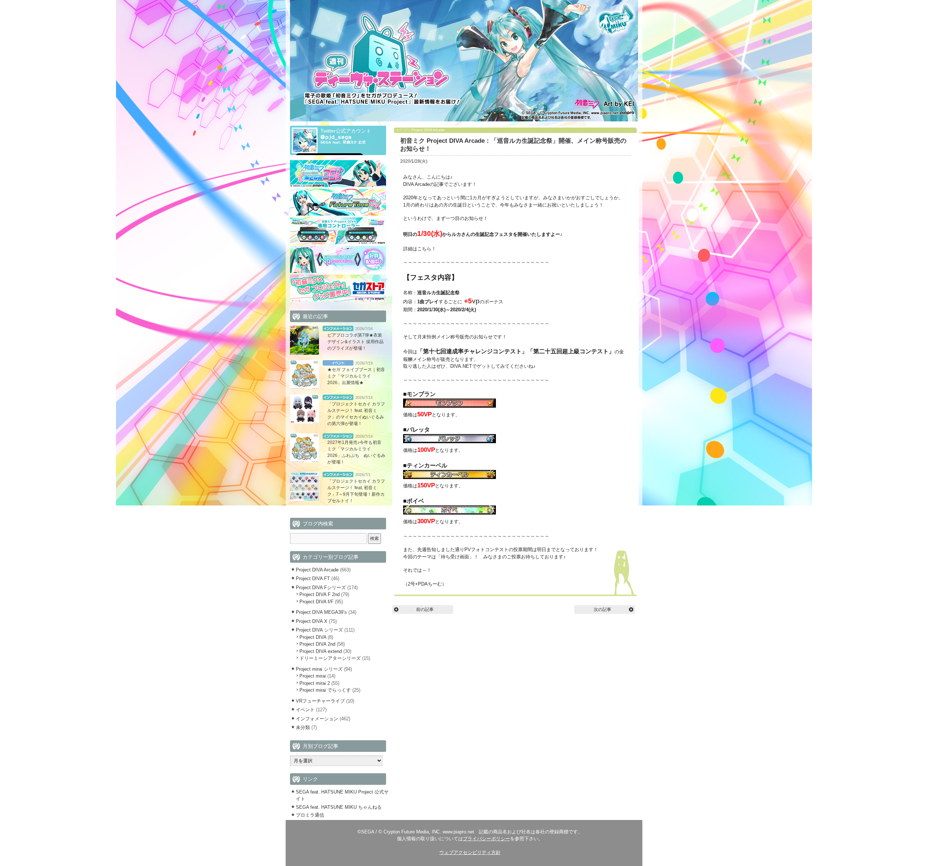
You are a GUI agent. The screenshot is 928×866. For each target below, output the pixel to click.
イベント (338, 363)
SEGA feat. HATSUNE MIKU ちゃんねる (339, 807)
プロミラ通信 (310, 815)
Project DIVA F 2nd (319, 594)
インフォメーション (338, 328)
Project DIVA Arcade (428, 130)
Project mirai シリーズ (319, 669)
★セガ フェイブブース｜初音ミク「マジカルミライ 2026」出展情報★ (356, 376)
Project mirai (312, 676)
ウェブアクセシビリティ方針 (470, 852)
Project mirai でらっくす (325, 690)
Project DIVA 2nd (317, 644)
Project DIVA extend (320, 651)
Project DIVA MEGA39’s (321, 612)
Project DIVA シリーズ (319, 630)
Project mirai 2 (314, 683)
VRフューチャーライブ (320, 701)
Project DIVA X (311, 621)
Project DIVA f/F (316, 601)
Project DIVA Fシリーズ (321, 587)
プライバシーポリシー (486, 838)
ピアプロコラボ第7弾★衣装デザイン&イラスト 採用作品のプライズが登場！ (355, 342)
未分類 (303, 727)
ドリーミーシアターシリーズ (330, 658)
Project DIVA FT (313, 578)
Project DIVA (312, 637)
